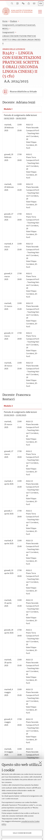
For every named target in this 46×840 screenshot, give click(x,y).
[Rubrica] (17, 3)
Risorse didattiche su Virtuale (23, 91)
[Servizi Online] (23, 3)
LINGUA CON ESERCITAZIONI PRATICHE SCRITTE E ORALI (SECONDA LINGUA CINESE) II (21, 40)
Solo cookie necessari (22, 833)
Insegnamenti (8, 32)
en (40, 3)
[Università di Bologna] (17, 11)
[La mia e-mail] (34, 3)
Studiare (13, 21)
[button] (38, 12)
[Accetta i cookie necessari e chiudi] (40, 763)
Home (4, 21)
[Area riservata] (29, 3)
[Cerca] (12, 3)
